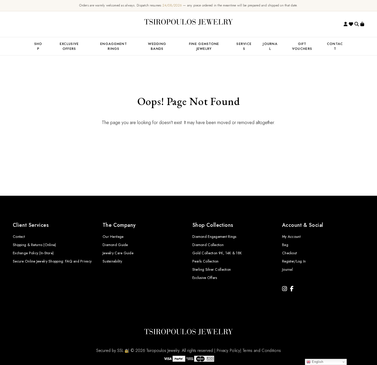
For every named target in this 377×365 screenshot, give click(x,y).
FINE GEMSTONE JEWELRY (204, 46)
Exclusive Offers (204, 277)
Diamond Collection (208, 244)
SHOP (38, 46)
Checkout (289, 253)
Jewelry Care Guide (118, 253)
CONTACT (335, 46)
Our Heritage (113, 236)
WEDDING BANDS (157, 46)
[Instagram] (284, 289)
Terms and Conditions (262, 350)
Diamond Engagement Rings (214, 236)
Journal (270, 46)
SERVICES (244, 46)
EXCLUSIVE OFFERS (69, 46)
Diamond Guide (115, 244)
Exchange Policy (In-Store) (33, 253)
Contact (19, 236)
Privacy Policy (228, 350)
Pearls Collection (205, 261)
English (317, 362)
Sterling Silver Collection (211, 269)
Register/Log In (294, 261)
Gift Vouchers (302, 46)
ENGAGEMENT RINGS (113, 46)
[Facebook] (292, 289)
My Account (291, 236)
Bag (285, 244)
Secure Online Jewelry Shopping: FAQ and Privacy (52, 261)
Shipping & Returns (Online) (34, 244)
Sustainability (112, 261)
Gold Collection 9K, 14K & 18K (217, 253)
